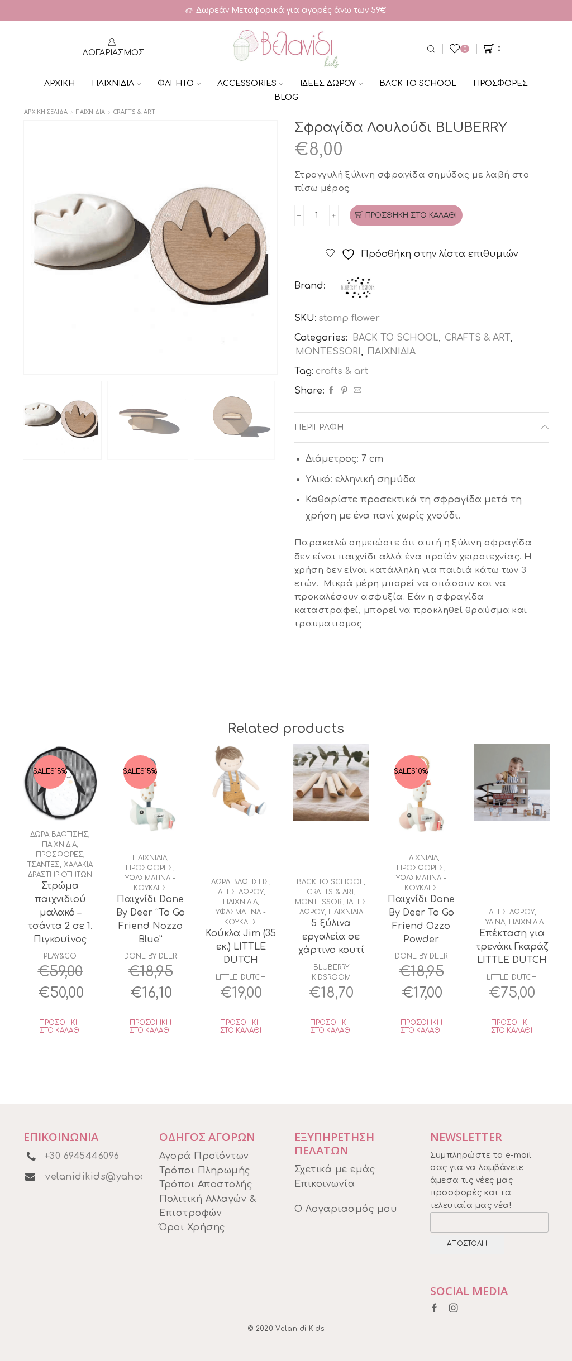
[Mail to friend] (356, 391)
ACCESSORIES (247, 83)
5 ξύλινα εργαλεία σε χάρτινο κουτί (331, 936)
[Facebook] (331, 391)
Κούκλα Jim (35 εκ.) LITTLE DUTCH (241, 946)
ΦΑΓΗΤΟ (176, 83)
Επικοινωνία (324, 1184)
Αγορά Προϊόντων (204, 1156)
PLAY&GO (60, 956)
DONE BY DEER (150, 956)
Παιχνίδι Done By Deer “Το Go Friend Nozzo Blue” (150, 919)
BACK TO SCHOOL (417, 83)
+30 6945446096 (82, 1156)
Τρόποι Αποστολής (205, 1185)
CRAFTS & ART (134, 111)
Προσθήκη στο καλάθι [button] (60, 1026)
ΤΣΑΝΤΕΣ (43, 865)
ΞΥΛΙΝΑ (492, 922)
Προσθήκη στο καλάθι (411, 215)
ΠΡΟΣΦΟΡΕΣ (500, 83)
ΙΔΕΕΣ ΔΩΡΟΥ (328, 83)
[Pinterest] (344, 391)
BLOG (286, 97)
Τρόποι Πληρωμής (204, 1171)
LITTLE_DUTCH (241, 977)
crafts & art (342, 371)
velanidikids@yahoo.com (107, 1177)
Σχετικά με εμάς (334, 1169)
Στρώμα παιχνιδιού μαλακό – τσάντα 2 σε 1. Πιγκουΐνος (60, 913)
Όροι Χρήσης (192, 1228)
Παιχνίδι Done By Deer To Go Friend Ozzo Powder (421, 919)
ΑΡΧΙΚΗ (59, 83)
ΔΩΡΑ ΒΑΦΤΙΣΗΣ (59, 834)
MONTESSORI (328, 352)
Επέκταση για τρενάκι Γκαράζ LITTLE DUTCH (512, 946)
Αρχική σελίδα (46, 111)
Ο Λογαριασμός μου (345, 1209)
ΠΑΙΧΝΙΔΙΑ (113, 83)
